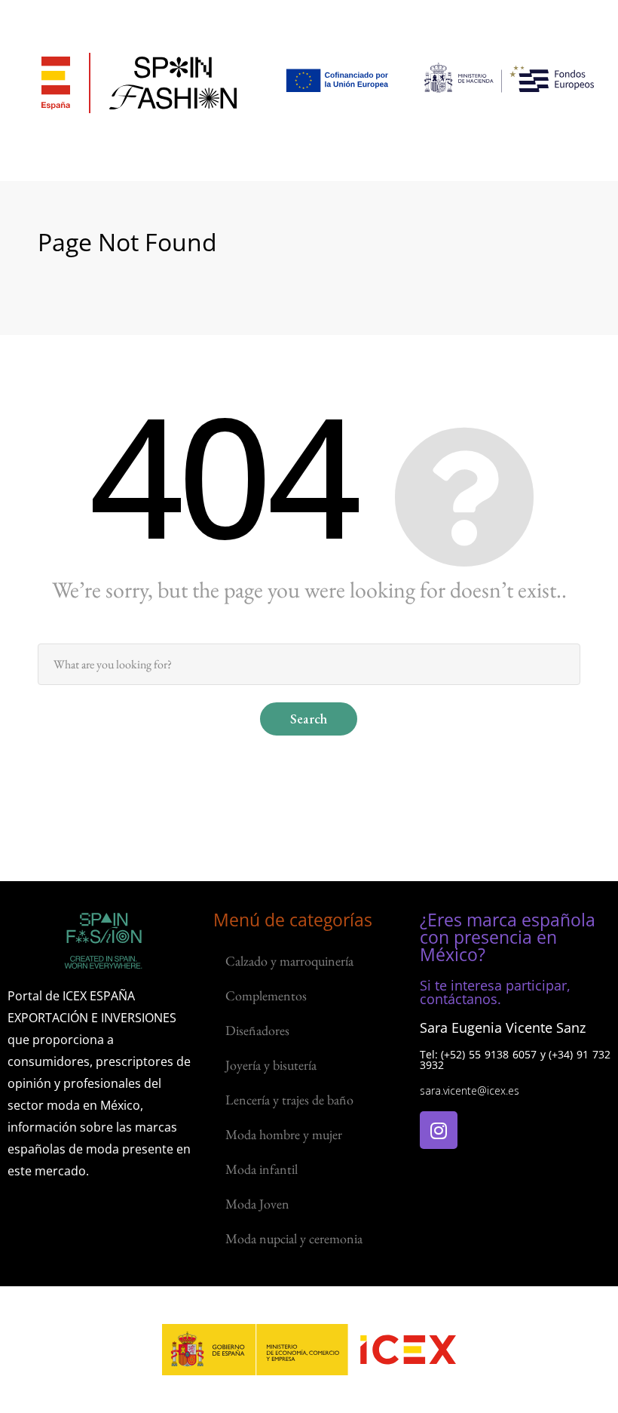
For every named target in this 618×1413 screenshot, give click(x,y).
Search (308, 718)
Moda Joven (257, 1203)
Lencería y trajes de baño (289, 1099)
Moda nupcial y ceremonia (294, 1238)
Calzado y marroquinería (289, 960)
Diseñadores (257, 1030)
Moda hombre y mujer (283, 1134)
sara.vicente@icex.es (469, 1090)
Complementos (266, 995)
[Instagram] (438, 1130)
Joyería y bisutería (271, 1065)
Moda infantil (261, 1169)
